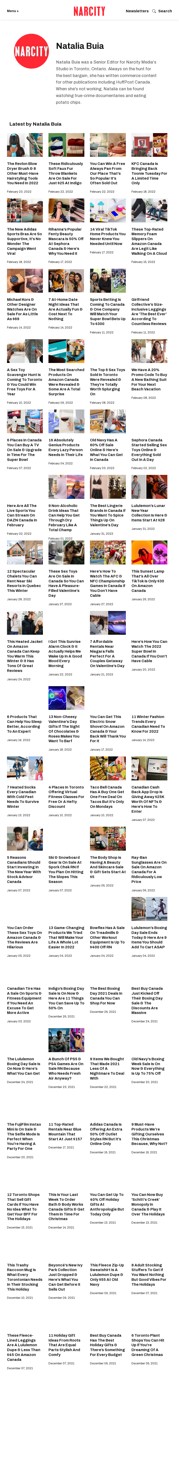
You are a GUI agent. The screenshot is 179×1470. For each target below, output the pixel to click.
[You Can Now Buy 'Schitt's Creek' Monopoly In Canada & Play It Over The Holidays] (149, 1176)
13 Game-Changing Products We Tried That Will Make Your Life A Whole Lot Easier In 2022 (66, 937)
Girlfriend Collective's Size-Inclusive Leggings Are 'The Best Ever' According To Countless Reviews (149, 312)
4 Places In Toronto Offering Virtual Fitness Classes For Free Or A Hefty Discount (66, 797)
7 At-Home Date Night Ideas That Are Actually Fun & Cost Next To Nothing (65, 309)
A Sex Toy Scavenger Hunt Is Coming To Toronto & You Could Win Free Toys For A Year (24, 382)
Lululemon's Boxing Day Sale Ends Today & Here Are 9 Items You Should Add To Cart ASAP (149, 937)
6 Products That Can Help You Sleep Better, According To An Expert (24, 724)
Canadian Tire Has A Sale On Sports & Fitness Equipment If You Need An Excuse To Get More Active (24, 1001)
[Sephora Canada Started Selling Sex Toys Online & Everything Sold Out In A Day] (149, 421)
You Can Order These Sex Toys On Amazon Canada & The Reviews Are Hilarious (24, 937)
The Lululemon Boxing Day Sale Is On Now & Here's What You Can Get (23, 1066)
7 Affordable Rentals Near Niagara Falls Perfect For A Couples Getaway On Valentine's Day (107, 654)
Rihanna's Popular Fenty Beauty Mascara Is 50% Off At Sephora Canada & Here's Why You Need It (66, 241)
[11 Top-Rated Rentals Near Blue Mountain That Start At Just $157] (66, 1106)
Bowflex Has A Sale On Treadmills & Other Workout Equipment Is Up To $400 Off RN (107, 937)
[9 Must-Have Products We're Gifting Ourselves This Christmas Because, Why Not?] (149, 1106)
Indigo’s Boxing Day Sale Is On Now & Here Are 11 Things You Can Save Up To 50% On (66, 998)
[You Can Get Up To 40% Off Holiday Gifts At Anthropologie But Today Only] (108, 1176)
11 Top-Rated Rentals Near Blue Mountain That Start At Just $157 (65, 1131)
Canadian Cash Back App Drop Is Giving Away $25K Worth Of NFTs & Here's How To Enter (147, 799)
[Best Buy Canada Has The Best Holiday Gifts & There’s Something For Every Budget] (108, 1317)
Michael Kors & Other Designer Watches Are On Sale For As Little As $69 (22, 309)
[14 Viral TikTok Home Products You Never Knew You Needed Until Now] (108, 210)
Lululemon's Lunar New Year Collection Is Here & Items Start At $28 (149, 513)
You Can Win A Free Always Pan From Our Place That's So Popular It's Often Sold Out (107, 173)
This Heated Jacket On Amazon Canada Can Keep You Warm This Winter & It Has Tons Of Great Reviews (25, 656)
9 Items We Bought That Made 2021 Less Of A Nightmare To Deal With (107, 1068)
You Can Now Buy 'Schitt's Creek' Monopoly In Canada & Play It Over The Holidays (148, 1204)
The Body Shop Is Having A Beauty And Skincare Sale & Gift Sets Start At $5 (108, 867)
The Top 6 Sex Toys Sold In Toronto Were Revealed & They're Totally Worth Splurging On (107, 382)
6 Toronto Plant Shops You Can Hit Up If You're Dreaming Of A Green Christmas (147, 1345)
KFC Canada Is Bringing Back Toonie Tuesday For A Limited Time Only (149, 173)
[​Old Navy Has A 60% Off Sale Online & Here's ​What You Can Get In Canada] (108, 421)
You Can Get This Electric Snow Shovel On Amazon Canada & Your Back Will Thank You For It (108, 729)
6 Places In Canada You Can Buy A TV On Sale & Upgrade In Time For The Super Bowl (24, 449)
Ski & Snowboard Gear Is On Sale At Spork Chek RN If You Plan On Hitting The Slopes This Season (65, 870)
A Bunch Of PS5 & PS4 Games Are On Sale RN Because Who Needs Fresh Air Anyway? (65, 1068)
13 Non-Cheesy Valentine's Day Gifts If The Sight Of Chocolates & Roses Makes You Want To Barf (64, 729)
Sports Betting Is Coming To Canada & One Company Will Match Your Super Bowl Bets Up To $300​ (108, 312)
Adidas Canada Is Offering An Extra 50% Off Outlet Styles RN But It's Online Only (106, 1134)
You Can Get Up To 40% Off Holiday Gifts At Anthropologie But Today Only (107, 1204)
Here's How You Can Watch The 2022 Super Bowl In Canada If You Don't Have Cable (149, 651)
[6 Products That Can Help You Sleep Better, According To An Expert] (25, 698)
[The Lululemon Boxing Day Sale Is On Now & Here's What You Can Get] (25, 1040)
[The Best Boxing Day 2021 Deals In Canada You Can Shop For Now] (108, 970)
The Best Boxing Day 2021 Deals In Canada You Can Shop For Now (106, 996)
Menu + (13, 11)
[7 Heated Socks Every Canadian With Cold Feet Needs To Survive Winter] (25, 768)
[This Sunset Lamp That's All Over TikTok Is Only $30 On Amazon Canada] (149, 552)
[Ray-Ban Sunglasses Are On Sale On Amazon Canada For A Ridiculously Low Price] (149, 839)
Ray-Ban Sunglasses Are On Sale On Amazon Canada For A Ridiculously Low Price (149, 870)
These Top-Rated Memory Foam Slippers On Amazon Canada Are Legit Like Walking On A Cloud (149, 241)
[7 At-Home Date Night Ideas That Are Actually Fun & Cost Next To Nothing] (66, 281)
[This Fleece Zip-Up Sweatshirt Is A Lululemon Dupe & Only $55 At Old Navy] (108, 1246)
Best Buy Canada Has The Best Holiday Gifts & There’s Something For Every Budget (107, 1345)
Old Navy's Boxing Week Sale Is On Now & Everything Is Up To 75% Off (148, 1066)
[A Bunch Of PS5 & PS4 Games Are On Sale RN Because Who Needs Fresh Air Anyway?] (66, 1040)
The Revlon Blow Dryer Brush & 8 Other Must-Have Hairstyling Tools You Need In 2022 (22, 173)
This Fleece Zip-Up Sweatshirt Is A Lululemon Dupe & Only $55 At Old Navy (107, 1274)
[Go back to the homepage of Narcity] (89, 11)
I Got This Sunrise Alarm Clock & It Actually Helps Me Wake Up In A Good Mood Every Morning (65, 654)
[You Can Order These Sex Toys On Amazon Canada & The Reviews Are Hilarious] (25, 909)
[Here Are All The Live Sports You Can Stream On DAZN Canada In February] (25, 487)
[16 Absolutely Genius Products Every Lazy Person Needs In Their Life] (66, 421)
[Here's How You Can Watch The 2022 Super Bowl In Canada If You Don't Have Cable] (149, 623)
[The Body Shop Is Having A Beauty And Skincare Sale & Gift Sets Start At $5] (108, 839)
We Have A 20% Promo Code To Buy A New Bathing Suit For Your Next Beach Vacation (149, 379)
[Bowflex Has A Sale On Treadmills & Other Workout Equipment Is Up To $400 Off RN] (108, 909)
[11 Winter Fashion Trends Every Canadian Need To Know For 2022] (149, 698)
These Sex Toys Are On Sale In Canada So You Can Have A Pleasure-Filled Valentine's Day (66, 583)
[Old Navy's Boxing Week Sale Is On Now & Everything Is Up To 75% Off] (149, 1040)
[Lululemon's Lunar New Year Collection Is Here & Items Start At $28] (149, 487)
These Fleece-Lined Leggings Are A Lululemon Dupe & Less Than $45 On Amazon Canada (23, 1347)
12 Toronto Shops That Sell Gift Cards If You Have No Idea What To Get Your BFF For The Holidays (23, 1207)
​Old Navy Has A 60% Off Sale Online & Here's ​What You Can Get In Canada (106, 449)
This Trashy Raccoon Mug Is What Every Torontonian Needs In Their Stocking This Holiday (24, 1277)
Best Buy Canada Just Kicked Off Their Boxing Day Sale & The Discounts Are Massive (147, 1001)
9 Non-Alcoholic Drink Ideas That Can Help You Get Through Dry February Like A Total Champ (64, 518)
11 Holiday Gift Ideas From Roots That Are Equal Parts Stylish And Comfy (64, 1345)
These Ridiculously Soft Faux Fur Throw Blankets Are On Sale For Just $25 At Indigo (65, 173)
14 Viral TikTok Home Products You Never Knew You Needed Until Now (108, 236)
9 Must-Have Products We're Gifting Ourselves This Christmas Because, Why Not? (149, 1134)
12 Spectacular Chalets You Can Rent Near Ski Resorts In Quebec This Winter (24, 581)
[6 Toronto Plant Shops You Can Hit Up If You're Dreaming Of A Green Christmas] (149, 1317)
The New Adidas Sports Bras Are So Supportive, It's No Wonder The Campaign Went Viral (24, 241)
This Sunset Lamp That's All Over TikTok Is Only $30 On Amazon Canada (147, 581)
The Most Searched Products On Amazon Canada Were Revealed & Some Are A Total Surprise (66, 382)
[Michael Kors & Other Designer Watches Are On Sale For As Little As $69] (25, 281)
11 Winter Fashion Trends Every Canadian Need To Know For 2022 (148, 724)
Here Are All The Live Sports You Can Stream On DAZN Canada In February (22, 515)
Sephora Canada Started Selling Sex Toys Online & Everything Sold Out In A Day (149, 449)
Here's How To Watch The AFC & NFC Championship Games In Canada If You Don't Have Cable (107, 583)
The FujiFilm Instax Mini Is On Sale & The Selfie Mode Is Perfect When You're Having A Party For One (24, 1136)
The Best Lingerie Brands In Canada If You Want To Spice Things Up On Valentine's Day (108, 515)
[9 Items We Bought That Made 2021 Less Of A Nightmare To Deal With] (108, 1040)
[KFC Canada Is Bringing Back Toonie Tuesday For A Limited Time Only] (149, 145)
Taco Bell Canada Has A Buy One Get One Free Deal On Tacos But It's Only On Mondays (107, 797)
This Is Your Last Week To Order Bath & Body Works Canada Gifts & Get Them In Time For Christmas (66, 1207)
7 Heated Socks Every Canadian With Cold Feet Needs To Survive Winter (23, 797)
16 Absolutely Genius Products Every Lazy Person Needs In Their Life (65, 447)
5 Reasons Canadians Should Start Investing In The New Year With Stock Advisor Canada (24, 870)
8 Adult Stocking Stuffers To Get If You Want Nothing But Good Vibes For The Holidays (148, 1274)
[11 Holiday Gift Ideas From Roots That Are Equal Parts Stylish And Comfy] (66, 1317)
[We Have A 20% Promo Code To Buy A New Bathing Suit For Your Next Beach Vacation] (149, 351)
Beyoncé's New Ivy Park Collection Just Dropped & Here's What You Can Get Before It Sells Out (65, 1277)
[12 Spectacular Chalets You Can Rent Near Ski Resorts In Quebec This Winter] (25, 552)
